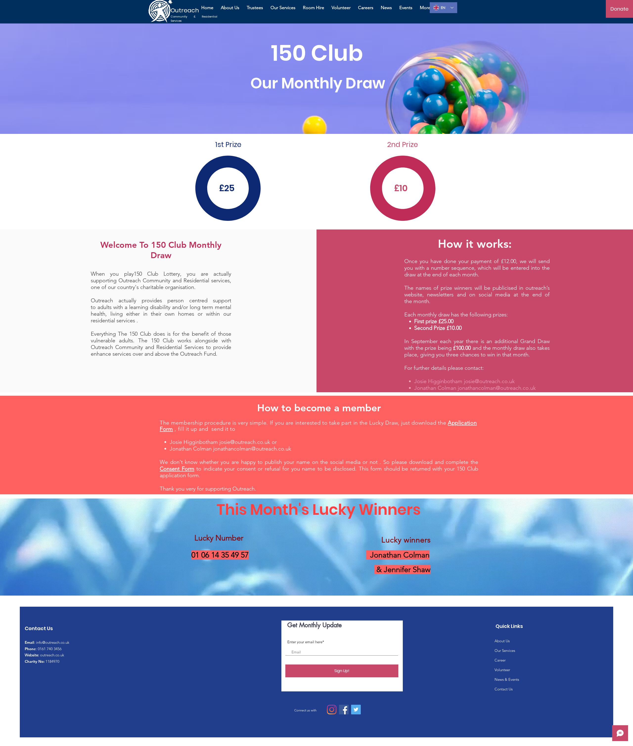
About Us (502, 641)
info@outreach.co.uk (52, 642)
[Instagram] (332, 709)
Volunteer (502, 669)
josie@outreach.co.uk (489, 381)
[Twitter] (356, 709)
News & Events (507, 679)
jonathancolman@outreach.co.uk (497, 388)
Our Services (505, 650)
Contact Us (504, 689)
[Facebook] (344, 709)
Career (500, 660)
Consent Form (177, 468)
